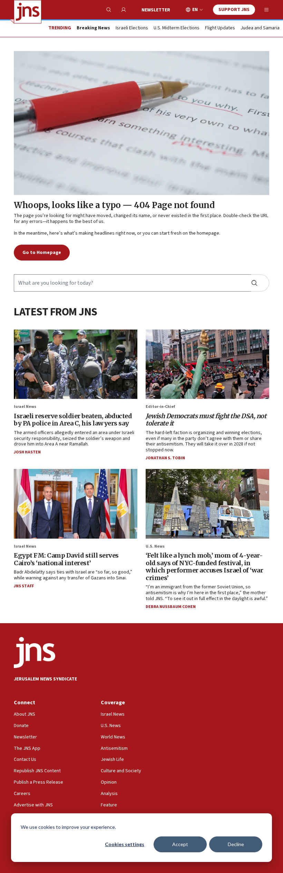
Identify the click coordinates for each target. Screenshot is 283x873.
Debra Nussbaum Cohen (171, 607)
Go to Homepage (41, 252)
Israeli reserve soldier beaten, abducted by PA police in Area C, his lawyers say (73, 420)
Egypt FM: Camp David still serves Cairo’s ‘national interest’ (66, 559)
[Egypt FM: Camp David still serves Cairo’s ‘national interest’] (75, 503)
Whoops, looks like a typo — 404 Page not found (114, 205)
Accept (180, 844)
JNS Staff (24, 586)
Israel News (25, 407)
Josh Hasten (27, 452)
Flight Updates (220, 28)
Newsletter (156, 10)
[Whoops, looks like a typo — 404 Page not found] (141, 123)
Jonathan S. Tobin (165, 458)
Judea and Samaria (260, 28)
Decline (236, 844)
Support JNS (234, 9)
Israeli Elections (132, 28)
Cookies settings (124, 844)
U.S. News (155, 546)
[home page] (27, 12)
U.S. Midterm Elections (176, 28)
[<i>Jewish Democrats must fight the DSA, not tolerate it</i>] (207, 364)
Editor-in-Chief (160, 407)
